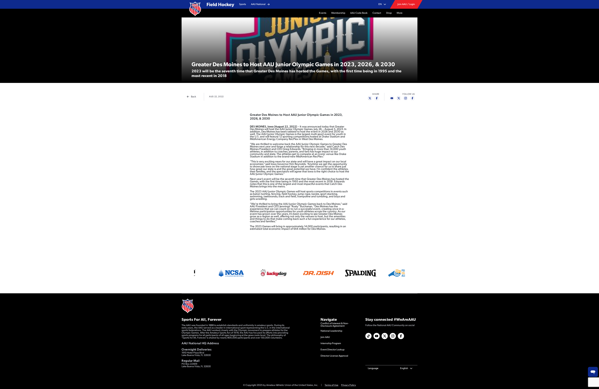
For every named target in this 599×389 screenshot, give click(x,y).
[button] (242, 4)
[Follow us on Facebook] (401, 336)
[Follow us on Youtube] (376, 336)
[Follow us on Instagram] (393, 336)
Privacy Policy (348, 385)
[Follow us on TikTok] (368, 336)
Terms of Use (331, 385)
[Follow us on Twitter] (385, 336)
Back (193, 97)
